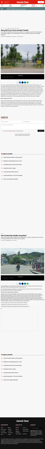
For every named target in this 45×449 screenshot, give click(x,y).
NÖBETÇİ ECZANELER (18, 432)
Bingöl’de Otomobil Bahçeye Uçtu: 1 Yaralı (13, 161)
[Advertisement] (22, 40)
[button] (4, 8)
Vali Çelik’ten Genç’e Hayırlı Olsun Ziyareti (13, 164)
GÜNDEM (9, 429)
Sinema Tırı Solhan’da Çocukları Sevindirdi (16, 9)
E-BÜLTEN (32, 424)
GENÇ (5, 28)
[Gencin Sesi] (23, 2)
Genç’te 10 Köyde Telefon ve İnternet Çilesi (13, 157)
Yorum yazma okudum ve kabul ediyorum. (12, 131)
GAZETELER (25, 433)
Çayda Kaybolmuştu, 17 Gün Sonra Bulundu (13, 175)
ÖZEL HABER (3, 431)
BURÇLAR (17, 427)
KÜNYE (2, 434)
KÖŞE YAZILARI (3, 429)
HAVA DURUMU (25, 429)
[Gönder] (43, 428)
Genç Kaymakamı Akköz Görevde (11, 171)
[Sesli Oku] (17, 82)
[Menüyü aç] (2, 2)
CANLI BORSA (10, 432)
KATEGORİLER (4, 424)
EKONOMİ (9, 431)
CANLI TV (24, 427)
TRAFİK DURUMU (26, 431)
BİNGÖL (9, 427)
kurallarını (10, 131)
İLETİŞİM (9, 434)
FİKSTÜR (17, 429)
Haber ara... (6, 2)
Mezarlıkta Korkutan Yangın (10, 168)
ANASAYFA (2, 28)
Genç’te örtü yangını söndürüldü (11, 179)
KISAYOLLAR (19, 424)
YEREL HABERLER (3, 432)
